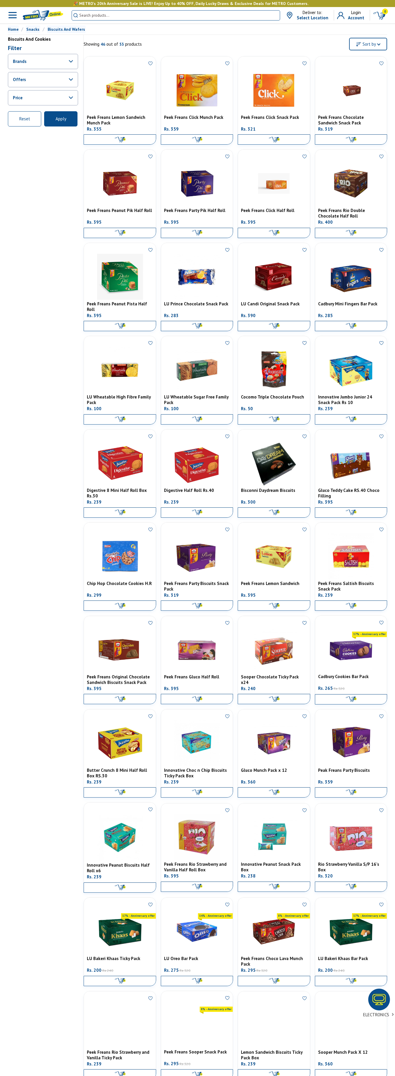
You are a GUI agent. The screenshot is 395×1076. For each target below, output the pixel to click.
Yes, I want (101, 39)
